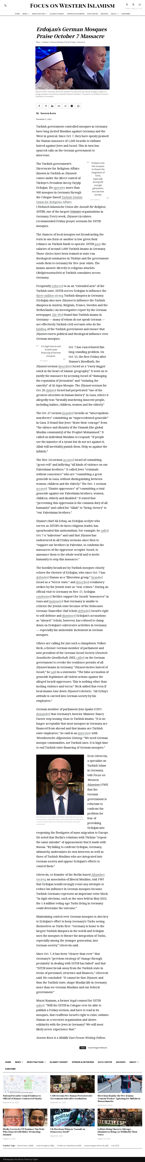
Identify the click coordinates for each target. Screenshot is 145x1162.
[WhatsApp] (78, 106)
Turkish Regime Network (97, 1048)
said (53, 672)
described (65, 366)
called (105, 530)
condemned (44, 596)
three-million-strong (49, 295)
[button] (5, 5)
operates (59, 187)
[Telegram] (71, 106)
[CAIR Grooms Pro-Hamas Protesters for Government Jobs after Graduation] (72, 1084)
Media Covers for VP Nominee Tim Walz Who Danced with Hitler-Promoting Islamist (23, 1132)
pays (98, 244)
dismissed (69, 615)
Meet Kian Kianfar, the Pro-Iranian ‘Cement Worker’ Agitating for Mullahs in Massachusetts (119, 1098)
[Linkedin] (52, 106)
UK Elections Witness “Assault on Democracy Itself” (67, 1130)
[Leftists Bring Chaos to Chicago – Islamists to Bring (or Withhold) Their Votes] (120, 1117)
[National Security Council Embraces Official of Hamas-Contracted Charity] (25, 1084)
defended (42, 577)
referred (57, 286)
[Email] (58, 106)
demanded (43, 714)
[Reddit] (139, 4)
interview (84, 733)
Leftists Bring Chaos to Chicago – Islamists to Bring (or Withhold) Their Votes (117, 1132)
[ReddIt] (65, 106)
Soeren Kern (48, 113)
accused (68, 460)
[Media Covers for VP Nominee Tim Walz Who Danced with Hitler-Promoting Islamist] (25, 1117)
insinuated (56, 601)
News (38, 42)
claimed (51, 390)
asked (40, 1005)
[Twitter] (133, 4)
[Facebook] (126, 4)
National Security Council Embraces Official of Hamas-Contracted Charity (22, 1097)
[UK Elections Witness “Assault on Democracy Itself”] (72, 1117)
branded (68, 413)
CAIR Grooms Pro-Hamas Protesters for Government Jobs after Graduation (71, 1097)
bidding (41, 329)
